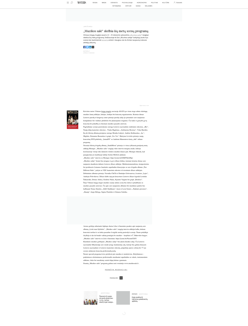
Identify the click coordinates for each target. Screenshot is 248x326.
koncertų (105, 40)
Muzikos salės (135, 35)
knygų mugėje (106, 111)
